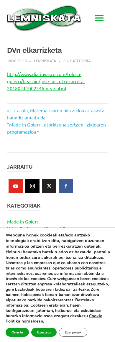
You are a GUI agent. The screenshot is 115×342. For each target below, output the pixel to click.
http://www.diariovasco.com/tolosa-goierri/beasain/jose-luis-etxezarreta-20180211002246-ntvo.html (46, 81)
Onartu (17, 332)
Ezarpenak (73, 332)
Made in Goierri (23, 221)
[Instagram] (32, 186)
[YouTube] (16, 186)
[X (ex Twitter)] (49, 186)
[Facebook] (66, 186)
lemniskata (45, 60)
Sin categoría (77, 60)
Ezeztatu (44, 332)
